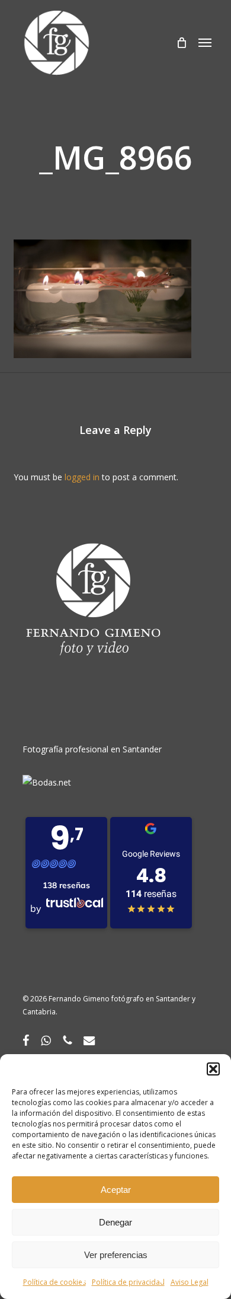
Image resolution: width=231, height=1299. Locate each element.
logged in (82, 477)
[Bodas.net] (47, 782)
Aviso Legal (189, 1282)
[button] (213, 1069)
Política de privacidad (128, 1282)
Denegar (115, 1222)
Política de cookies (54, 1282)
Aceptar (116, 1190)
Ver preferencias (115, 1255)
